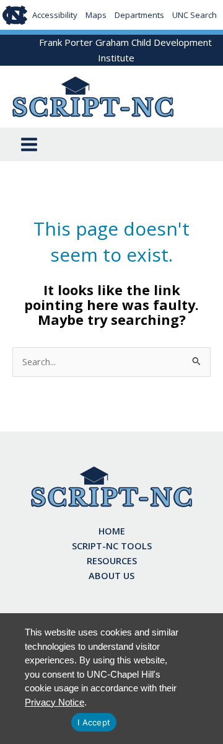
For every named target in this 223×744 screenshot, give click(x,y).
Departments (139, 14)
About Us (111, 575)
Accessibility (54, 14)
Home (111, 531)
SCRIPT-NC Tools (112, 545)
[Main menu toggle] (29, 144)
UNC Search (194, 14)
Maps (96, 14)
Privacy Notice (54, 702)
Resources (112, 560)
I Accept (93, 722)
